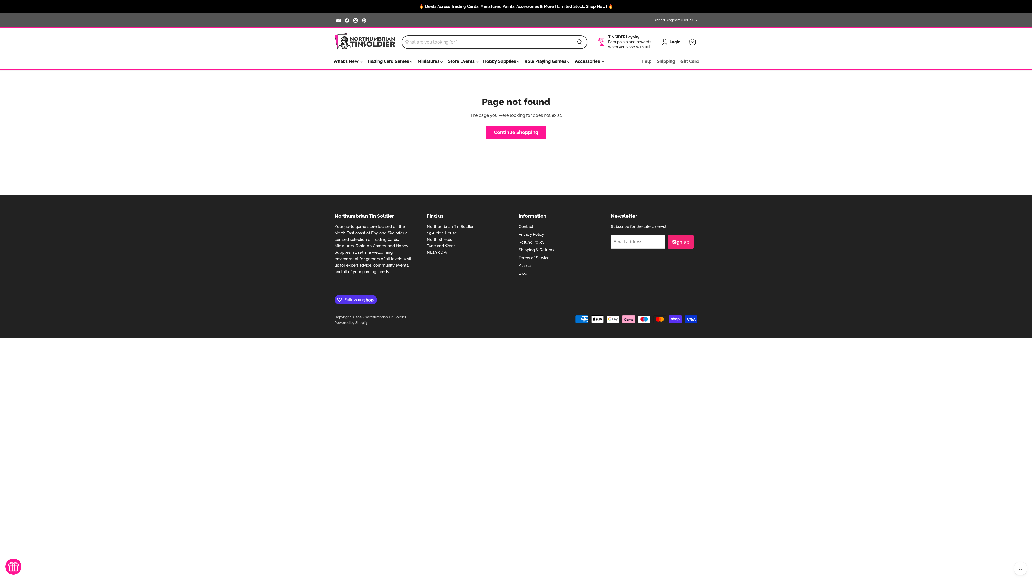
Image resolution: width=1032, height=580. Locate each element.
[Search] (579, 42)
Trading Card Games (388, 61)
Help (646, 61)
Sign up (680, 242)
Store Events (462, 61)
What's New (346, 61)
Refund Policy (531, 242)
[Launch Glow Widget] (13, 567)
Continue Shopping (516, 132)
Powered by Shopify (351, 323)
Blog (523, 273)
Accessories (588, 61)
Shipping (666, 61)
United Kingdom (673, 20)
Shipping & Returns (536, 250)
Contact (526, 226)
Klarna (525, 265)
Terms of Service (534, 257)
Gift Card (689, 61)
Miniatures (429, 61)
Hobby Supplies (500, 61)
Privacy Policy (531, 234)
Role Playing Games (546, 61)
